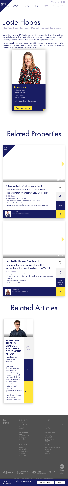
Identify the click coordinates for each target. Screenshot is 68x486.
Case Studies (37, 6)
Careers (16, 478)
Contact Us (60, 6)
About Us (46, 6)
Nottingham (24, 432)
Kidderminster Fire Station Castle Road (24, 185)
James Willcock (16, 212)
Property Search (16, 6)
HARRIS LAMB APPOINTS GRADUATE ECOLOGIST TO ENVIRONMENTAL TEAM (13, 347)
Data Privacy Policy (27, 478)
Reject (60, 482)
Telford (47, 444)
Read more (28, 392)
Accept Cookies (45, 482)
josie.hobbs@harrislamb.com (25, 101)
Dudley (47, 420)
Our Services (27, 6)
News (53, 5)
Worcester (23, 444)
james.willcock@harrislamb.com (20, 214)
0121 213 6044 (19, 98)
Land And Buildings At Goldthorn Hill (23, 261)
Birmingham (23, 420)
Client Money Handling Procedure (44, 478)
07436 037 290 (19, 92)
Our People (7, 6)
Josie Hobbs (15, 289)
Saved (54, 2)
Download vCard (22, 107)
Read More (17, 399)
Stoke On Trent (50, 432)
